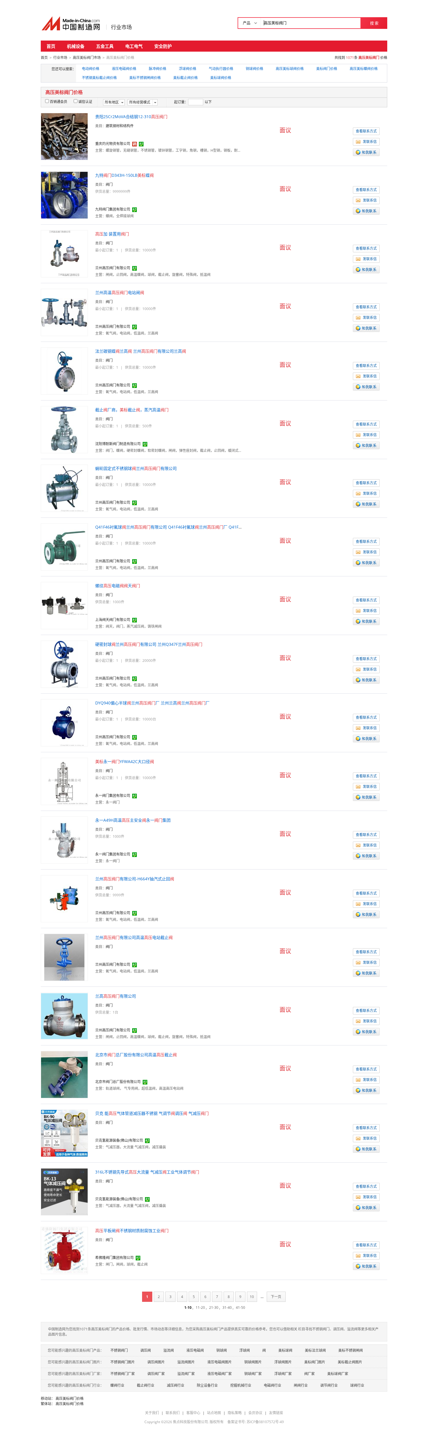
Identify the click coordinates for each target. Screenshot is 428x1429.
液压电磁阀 (195, 1350)
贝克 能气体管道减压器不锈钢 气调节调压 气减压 (152, 1113)
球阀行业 (357, 1385)
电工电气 (134, 46)
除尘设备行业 (207, 1385)
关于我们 (152, 1412)
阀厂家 (309, 1373)
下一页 (276, 1296)
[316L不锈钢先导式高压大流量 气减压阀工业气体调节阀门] (64, 1191)
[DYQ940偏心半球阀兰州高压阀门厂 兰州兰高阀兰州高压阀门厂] (64, 722)
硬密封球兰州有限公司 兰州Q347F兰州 (148, 644)
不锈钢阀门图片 (122, 1362)
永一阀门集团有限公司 (112, 795)
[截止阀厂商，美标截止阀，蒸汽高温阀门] (64, 429)
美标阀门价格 (326, 68)
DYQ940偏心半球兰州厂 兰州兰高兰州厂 (152, 703)
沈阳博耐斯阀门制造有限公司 (118, 443)
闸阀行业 (301, 1385)
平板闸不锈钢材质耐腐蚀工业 (132, 1230)
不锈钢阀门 (119, 1350)
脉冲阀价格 (157, 68)
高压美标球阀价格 (290, 68)
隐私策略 (235, 1412)
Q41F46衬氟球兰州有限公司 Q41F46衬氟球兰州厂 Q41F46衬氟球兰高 (183, 527)
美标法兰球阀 (315, 1350)
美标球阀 (285, 1350)
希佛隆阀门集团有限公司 (114, 1257)
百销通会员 (58, 101)
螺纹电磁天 (117, 585)
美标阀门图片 (314, 1362)
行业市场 (121, 27)
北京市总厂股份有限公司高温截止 (136, 1054)
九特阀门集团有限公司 (112, 209)
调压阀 (145, 1350)
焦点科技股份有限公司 (190, 1421)
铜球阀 (221, 1350)
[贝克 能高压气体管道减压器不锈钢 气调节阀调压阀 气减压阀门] (64, 1132)
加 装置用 (112, 234)
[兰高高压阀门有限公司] (64, 1015)
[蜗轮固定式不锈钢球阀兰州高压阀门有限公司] (64, 487)
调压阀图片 (156, 1362)
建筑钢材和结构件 (120, 125)
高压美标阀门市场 (87, 57)
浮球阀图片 (283, 1362)
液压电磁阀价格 (124, 68)
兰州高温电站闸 (119, 292)
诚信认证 (85, 101)
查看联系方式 (366, 131)
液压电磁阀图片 (219, 1362)
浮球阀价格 (187, 68)
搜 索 (374, 23)
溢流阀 (168, 1350)
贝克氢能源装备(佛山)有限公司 (119, 1140)
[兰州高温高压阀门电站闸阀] (64, 311)
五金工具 (105, 46)
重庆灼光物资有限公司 (112, 143)
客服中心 (193, 1412)
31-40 (227, 1307)
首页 (51, 46)
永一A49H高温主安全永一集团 (133, 820)
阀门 (109, 184)
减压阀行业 (175, 1385)
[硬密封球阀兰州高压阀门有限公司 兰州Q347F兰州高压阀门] (64, 663)
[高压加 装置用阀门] (64, 253)
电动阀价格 (90, 68)
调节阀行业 (329, 1385)
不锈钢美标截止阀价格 (99, 77)
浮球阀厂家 (283, 1373)
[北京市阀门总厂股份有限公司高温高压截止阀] (64, 1074)
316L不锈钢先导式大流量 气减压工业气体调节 (147, 1172)
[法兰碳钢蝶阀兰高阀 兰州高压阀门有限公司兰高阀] (64, 370)
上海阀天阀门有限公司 (112, 619)
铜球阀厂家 (253, 1373)
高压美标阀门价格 (70, 1398)
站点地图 (214, 1412)
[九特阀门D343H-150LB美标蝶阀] (64, 194)
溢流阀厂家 (186, 1373)
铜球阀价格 (254, 68)
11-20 (200, 1307)
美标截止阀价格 (185, 77)
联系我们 (173, 1412)
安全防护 (163, 46)
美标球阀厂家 (337, 1373)
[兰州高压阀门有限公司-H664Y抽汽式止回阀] (64, 898)
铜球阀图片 (253, 1362)
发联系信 (370, 141)
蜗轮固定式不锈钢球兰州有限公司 (136, 468)
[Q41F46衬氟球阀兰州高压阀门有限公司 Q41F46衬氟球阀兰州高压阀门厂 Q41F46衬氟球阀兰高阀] (64, 546)
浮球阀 (244, 1350)
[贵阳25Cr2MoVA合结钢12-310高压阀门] (64, 136)
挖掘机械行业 (240, 1385)
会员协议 (255, 1412)
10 (252, 1296)
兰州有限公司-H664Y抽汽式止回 (134, 878)
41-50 (240, 1307)
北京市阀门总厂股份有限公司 (118, 1081)
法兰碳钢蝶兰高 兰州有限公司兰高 (140, 351)
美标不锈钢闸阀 (350, 1350)
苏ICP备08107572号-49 (265, 1421)
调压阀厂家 (156, 1373)
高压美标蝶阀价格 (364, 68)
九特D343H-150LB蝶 (124, 175)
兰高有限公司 (115, 996)
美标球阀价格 (220, 77)
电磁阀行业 (272, 1385)
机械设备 (75, 46)
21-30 (213, 1307)
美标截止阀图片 (350, 1362)
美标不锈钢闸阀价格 (145, 77)
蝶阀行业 (117, 1385)
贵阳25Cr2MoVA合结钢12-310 (131, 116)
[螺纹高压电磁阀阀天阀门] (64, 605)
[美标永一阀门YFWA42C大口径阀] (64, 781)
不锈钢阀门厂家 (122, 1373)
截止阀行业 (145, 1385)
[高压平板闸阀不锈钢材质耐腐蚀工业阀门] (64, 1250)
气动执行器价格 (221, 68)
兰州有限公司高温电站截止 (134, 937)
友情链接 (276, 1412)
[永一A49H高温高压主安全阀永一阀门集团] (64, 839)
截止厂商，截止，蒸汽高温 (132, 409)
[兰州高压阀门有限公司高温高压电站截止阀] (64, 956)
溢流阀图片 (186, 1362)
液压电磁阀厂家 (219, 1373)
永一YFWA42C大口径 (124, 761)
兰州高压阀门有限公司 (112, 267)
